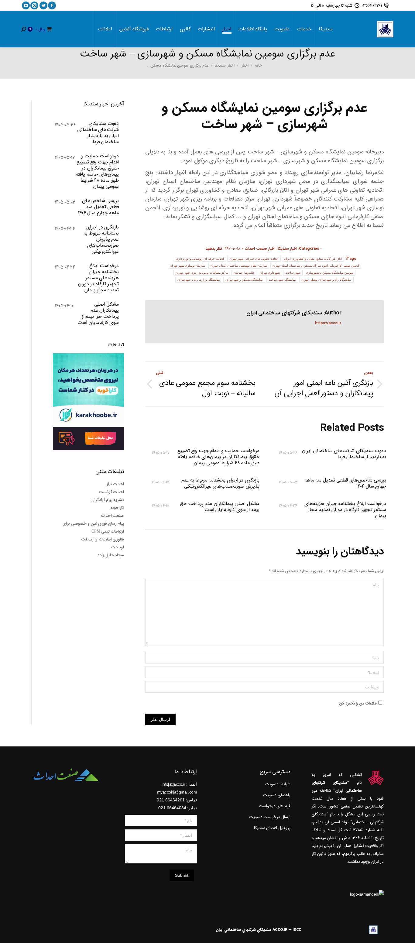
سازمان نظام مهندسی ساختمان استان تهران (239, 265)
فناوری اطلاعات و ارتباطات (102, 539)
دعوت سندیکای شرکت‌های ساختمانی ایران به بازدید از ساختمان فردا (344, 454)
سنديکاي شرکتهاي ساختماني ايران (244, 930)
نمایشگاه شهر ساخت (282, 279)
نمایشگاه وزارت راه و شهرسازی (198, 279)
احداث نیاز (115, 484)
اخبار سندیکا (287, 248)
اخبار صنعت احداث (260, 248)
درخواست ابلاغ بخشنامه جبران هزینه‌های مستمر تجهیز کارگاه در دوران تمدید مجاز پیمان (345, 510)
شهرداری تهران (270, 272)
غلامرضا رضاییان (244, 272)
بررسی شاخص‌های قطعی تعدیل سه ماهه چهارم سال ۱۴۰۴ (345, 483)
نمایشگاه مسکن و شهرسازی (244, 279)
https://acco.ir (328, 323)
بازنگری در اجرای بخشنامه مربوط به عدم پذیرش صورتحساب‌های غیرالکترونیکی (220, 483)
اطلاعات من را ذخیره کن (358, 703)
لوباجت (117, 547)
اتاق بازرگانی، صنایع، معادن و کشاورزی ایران (313, 258)
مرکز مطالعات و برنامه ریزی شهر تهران (202, 272)
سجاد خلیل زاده (111, 555)
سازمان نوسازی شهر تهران (187, 265)
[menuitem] (325, 29)
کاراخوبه (117, 507)
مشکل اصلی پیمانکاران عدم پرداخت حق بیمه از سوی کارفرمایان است (219, 507)
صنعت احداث (112, 515)
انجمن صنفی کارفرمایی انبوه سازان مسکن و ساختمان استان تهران (316, 265)
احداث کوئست (111, 492)
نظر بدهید (214, 248)
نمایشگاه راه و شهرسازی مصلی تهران (326, 279)
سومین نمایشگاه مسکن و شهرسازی (329, 272)
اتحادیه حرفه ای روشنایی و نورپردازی (200, 258)
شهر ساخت (292, 272)
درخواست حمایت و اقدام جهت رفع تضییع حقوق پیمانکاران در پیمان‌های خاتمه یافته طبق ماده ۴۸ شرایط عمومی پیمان (218, 457)
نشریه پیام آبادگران (107, 499)
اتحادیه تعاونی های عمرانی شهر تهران (254, 258)
